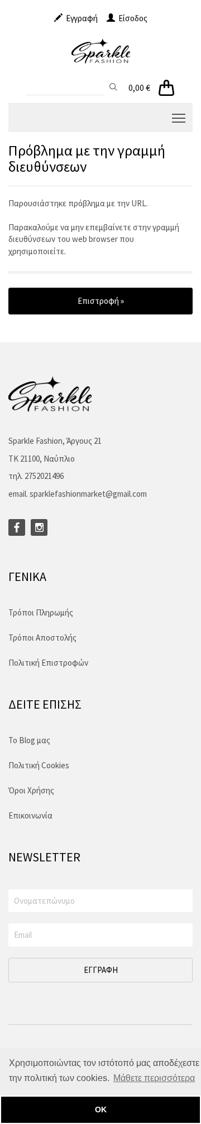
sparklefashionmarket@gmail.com (88, 493)
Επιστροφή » (101, 300)
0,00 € (139, 87)
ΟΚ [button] (101, 1109)
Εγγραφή (80, 18)
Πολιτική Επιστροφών (48, 662)
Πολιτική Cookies (38, 765)
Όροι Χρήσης (31, 790)
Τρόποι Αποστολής (42, 637)
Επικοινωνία (30, 815)
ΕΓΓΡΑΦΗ (101, 970)
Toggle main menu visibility (179, 117)
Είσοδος (131, 18)
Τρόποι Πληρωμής (40, 612)
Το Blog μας (29, 740)
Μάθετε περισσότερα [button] (154, 1078)
